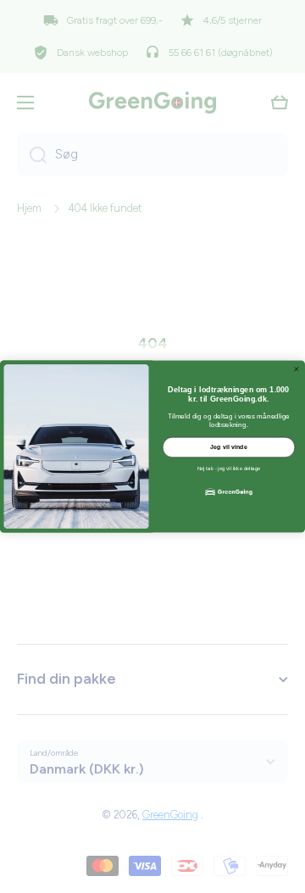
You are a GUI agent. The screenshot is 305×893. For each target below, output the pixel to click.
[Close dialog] (296, 369)
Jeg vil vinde (228, 447)
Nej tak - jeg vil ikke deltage (228, 468)
